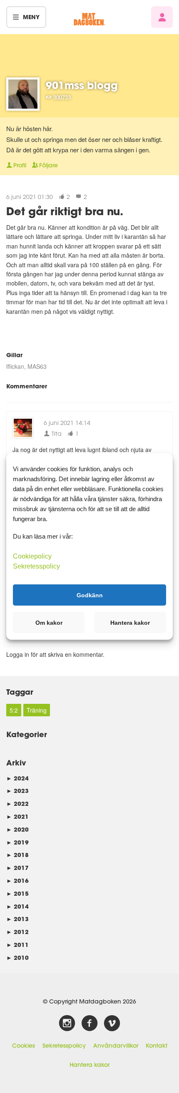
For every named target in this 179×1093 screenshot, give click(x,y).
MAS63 (37, 366)
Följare (48, 165)
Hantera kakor (89, 1064)
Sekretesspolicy (64, 1045)
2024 (17, 778)
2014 (17, 906)
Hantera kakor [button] (130, 622)
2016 (17, 880)
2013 (17, 919)
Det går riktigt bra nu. (64, 211)
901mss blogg (82, 85)
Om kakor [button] (48, 622)
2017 (17, 868)
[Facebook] (89, 1023)
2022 (17, 803)
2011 (17, 945)
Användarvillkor (115, 1045)
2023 (17, 791)
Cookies (23, 1045)
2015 (17, 893)
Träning (37, 710)
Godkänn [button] (90, 594)
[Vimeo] (112, 1023)
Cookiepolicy (32, 556)
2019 (17, 842)
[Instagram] (67, 1023)
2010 (17, 957)
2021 (17, 816)
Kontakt (156, 1045)
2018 (17, 855)
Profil (19, 165)
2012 (17, 932)
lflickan (15, 366)
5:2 (14, 710)
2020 (17, 829)
